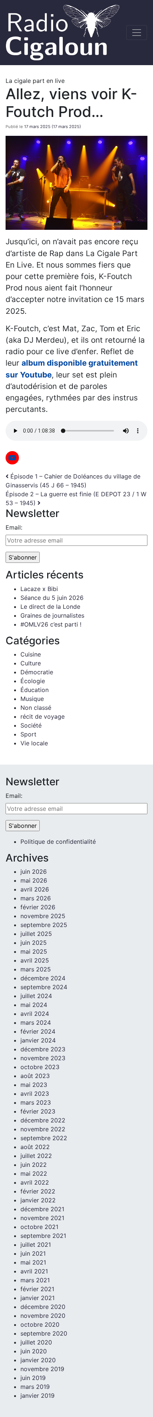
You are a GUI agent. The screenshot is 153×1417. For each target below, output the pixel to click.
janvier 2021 (37, 1298)
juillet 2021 (35, 1244)
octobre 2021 (39, 1226)
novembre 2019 (42, 1369)
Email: (14, 527)
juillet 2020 (36, 1342)
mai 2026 (33, 880)
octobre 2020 (39, 1324)
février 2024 (37, 1031)
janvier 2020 (38, 1360)
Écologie (32, 681)
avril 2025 (34, 960)
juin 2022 (33, 1164)
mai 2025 (33, 951)
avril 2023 (34, 1093)
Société (31, 725)
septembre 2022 (43, 1138)
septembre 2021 (43, 1235)
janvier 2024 (38, 1040)
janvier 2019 (37, 1395)
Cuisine (30, 654)
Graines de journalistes (52, 615)
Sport (28, 734)
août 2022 (35, 1147)
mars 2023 (35, 1102)
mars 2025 (35, 969)
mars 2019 (35, 1386)
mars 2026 (35, 898)
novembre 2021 (42, 1218)
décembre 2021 (42, 1209)
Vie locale (34, 743)
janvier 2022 (38, 1200)
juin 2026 (33, 871)
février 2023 (37, 1111)
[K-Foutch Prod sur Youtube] (12, 457)
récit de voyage (42, 716)
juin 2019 (33, 1377)
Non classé (35, 707)
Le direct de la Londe (50, 606)
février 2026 (37, 907)
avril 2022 (34, 1182)
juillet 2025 (36, 933)
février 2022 (37, 1191)
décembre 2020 (42, 1306)
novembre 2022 (42, 1129)
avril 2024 (34, 1013)
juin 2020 (33, 1351)
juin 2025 (33, 942)
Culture (30, 663)
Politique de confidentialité (58, 841)
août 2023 (35, 1075)
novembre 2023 (42, 1058)
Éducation (34, 690)
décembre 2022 (42, 1120)
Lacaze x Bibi (39, 588)
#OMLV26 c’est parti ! (50, 624)
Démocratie (36, 672)
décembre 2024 (42, 978)
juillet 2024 (36, 996)
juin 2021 (33, 1253)
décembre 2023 (42, 1049)
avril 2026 (34, 889)
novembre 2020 (42, 1315)
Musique (32, 698)
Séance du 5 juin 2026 (52, 597)
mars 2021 (35, 1280)
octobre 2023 (39, 1067)
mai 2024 (33, 1004)
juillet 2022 (36, 1155)
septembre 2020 (43, 1333)
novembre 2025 (42, 916)
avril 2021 (34, 1271)
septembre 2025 (43, 925)
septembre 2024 (43, 987)
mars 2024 (35, 1022)
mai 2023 (33, 1084)
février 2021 (37, 1289)
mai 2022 (33, 1173)
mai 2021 (33, 1262)
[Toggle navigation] (136, 32)
